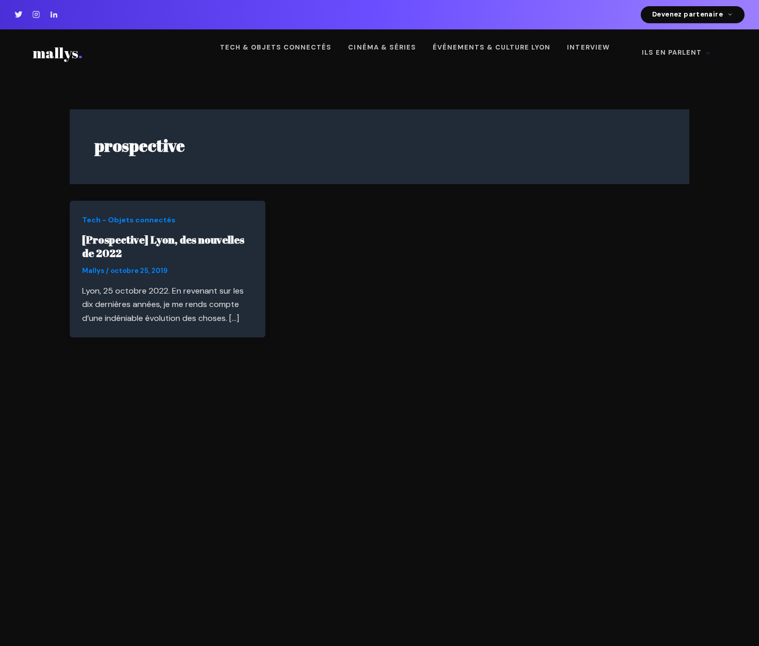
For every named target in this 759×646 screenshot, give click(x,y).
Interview (588, 47)
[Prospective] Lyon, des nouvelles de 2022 (163, 246)
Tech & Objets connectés (276, 47)
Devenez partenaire (687, 14)
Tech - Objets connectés (129, 219)
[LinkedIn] (54, 14)
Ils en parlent (672, 52)
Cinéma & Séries (382, 47)
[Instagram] (36, 14)
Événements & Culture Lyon (492, 47)
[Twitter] (18, 14)
